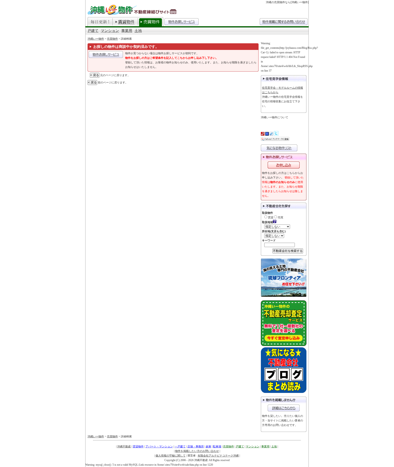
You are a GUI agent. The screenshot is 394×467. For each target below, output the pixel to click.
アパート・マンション (159, 446)
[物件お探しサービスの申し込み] (106, 54)
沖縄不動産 (124, 446)
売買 (280, 217)
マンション (110, 31)
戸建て (93, 31)
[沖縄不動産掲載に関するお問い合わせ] (284, 21)
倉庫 (208, 446)
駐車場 (217, 446)
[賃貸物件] (125, 21)
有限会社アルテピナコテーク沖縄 (218, 455)
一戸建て (180, 446)
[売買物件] (150, 21)
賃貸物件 (138, 446)
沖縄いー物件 (96, 38)
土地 (138, 31)
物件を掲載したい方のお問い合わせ (197, 451)
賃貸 (270, 217)
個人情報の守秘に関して (171, 455)
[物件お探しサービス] (181, 21)
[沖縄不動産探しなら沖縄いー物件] (133, 10)
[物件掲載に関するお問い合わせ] (284, 408)
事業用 (126, 31)
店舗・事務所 (195, 446)
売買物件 (112, 38)
